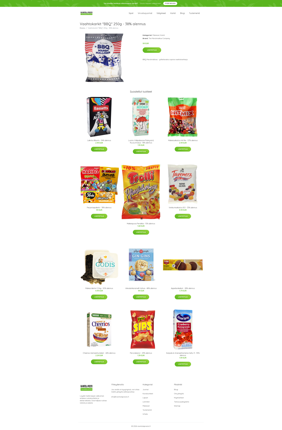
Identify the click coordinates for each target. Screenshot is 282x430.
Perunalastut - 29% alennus (141, 353)
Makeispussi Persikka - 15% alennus (141, 223)
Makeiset (156, 35)
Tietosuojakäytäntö (181, 402)
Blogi (182, 13)
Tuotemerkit (194, 13)
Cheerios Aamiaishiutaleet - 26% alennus (99, 353)
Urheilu (145, 414)
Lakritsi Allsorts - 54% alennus (99, 140)
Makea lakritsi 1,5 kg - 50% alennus (99, 288)
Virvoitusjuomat (145, 13)
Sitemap (177, 406)
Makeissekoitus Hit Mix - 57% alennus (183, 140)
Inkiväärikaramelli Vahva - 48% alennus (141, 288)
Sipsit (131, 13)
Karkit (173, 13)
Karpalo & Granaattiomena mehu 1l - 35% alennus (183, 354)
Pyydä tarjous (170, 3)
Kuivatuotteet (148, 394)
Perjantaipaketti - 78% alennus (99, 207)
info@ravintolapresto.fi (120, 397)
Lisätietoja (152, 50)
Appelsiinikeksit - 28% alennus (183, 288)
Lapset (145, 398)
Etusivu (82, 28)
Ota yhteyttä (179, 394)
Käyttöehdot (179, 398)
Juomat (145, 389)
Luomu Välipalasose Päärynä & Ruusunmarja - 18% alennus (141, 141)
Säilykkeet (161, 13)
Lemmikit (146, 402)
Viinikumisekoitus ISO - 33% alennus (183, 207)
